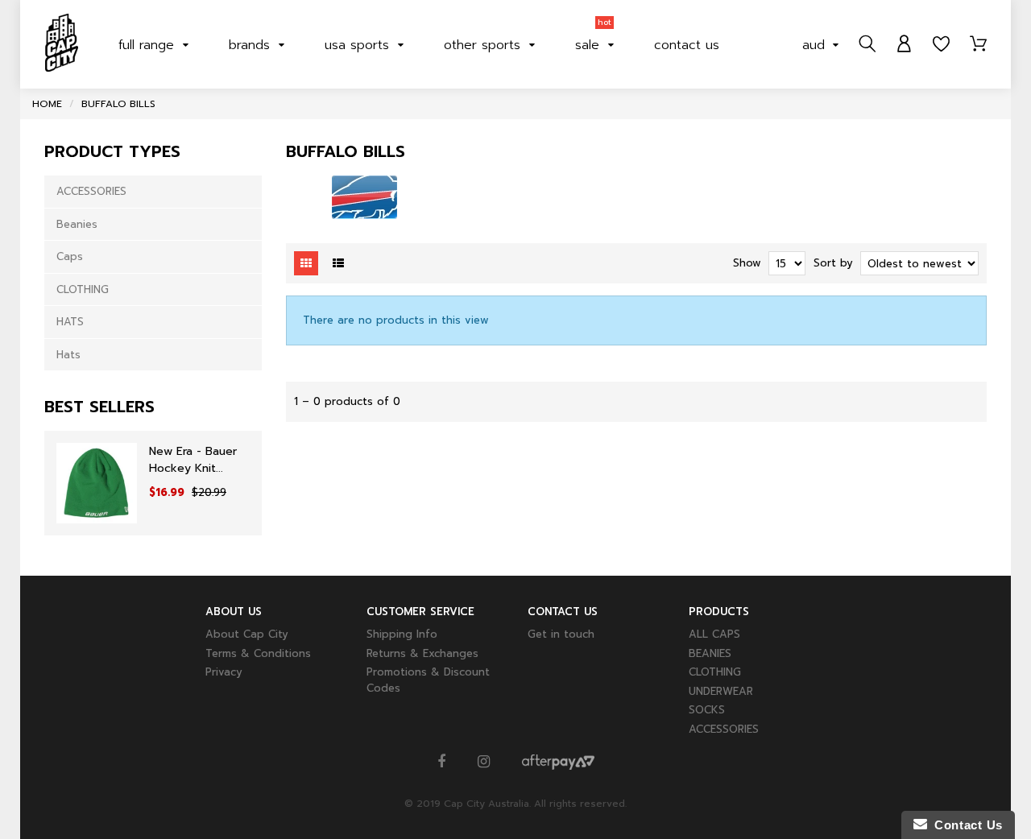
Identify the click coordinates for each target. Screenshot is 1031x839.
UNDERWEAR (721, 691)
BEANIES (710, 653)
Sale (593, 41)
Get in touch (561, 634)
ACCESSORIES (91, 191)
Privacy (223, 672)
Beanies (76, 224)
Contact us (686, 45)
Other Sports (484, 45)
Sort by (833, 263)
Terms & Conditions (258, 653)
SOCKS (707, 709)
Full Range (148, 45)
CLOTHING (82, 289)
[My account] (904, 44)
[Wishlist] (941, 44)
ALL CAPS (714, 634)
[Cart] (978, 44)
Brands (252, 45)
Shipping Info (401, 634)
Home (47, 104)
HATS (70, 321)
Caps (69, 256)
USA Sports (359, 45)
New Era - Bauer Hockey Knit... (193, 460)
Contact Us (965, 825)
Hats (68, 354)
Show (747, 263)
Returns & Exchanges (422, 653)
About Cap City (246, 634)
